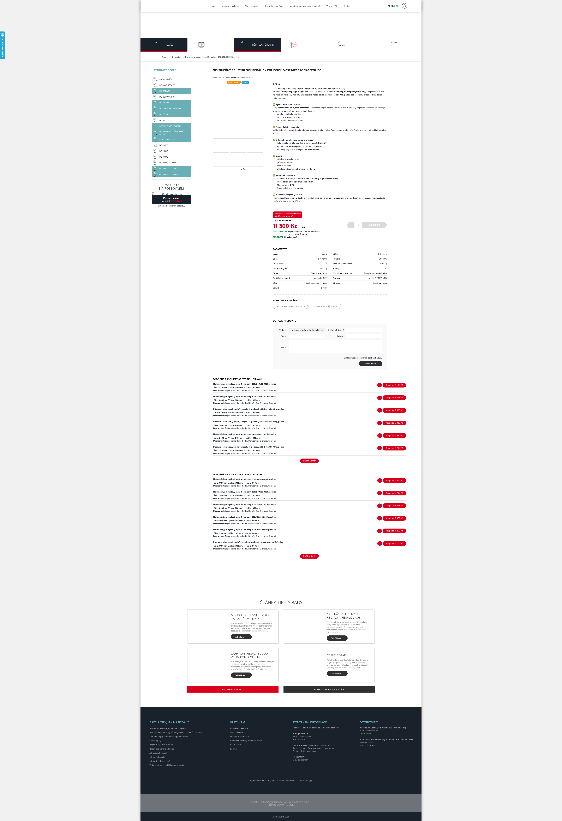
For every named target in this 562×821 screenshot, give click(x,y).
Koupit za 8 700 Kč (394, 448)
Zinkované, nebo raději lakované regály (166, 765)
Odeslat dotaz (369, 363)
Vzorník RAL (331, 5)
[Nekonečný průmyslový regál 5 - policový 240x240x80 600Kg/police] (238, 111)
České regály (337, 655)
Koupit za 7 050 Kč (394, 518)
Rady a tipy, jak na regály (329, 689)
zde (310, 780)
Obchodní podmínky (273, 5)
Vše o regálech (251, 5)
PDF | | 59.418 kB (325, 306)
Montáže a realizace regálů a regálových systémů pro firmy (175, 732)
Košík (393, 5)
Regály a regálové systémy (161, 744)
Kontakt (347, 5)
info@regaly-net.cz (308, 751)
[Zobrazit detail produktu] (379, 385)
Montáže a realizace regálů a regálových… (344, 615)
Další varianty (309, 461)
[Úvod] (157, 56)
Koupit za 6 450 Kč (394, 480)
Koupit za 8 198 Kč (394, 385)
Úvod (213, 5)
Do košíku (374, 225)
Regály (164, 57)
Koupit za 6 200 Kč (394, 543)
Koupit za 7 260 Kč (394, 531)
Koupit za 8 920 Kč (394, 435)
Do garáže (176, 57)
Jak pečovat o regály (158, 752)
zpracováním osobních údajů (368, 357)
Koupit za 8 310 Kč (394, 423)
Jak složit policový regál (159, 760)
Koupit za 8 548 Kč (394, 397)
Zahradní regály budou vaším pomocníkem (249, 655)
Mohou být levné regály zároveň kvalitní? (250, 616)
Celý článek (240, 636)
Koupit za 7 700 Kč (394, 493)
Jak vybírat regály (233, 689)
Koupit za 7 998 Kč (394, 410)
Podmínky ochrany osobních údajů (304, 5)
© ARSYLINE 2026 (281, 816)
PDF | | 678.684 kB (290, 306)
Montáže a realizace (230, 5)
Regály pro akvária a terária (161, 748)
